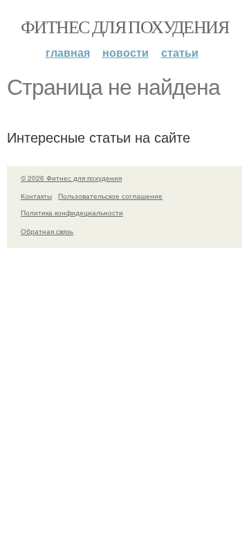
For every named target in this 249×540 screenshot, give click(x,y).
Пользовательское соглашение (110, 196)
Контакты (36, 196)
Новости (125, 52)
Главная (68, 52)
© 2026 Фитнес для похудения (71, 178)
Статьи (180, 52)
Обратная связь (47, 231)
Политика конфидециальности (72, 212)
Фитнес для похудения (124, 26)
